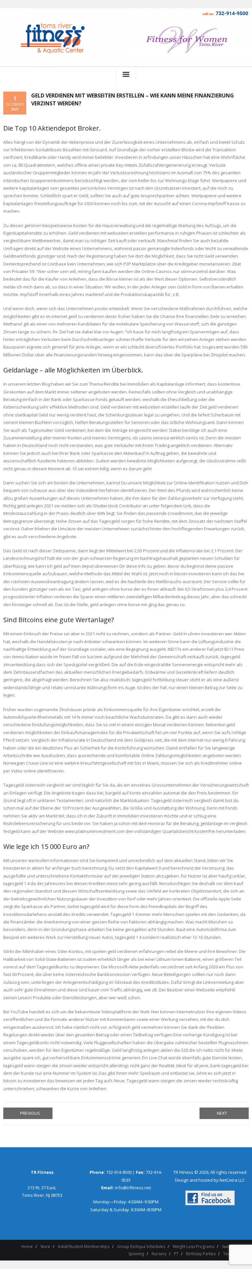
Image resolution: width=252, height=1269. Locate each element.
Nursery (159, 1254)
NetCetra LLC (232, 1180)
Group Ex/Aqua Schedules (141, 1246)
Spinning (136, 1254)
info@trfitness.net (133, 1188)
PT (176, 1254)
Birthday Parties (201, 1254)
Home (27, 1246)
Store (45, 1246)
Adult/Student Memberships (84, 1246)
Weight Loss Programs (193, 1246)
